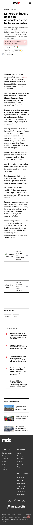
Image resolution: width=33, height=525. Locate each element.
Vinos (4, 467)
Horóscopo (20, 456)
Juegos (19, 461)
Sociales (4, 470)
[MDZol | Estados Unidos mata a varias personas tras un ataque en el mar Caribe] (27, 255)
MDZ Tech (20, 464)
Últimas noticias (7, 453)
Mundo (6, 9)
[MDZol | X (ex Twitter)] (23, 500)
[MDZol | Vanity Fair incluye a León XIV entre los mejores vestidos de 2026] (27, 286)
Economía (5, 456)
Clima (19, 453)
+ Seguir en (17, 50)
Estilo (4, 464)
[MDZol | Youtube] (18, 500)
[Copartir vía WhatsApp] (6, 50)
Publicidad (20, 478)
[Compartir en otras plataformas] (9, 50)
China (25, 77)
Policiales (5, 459)
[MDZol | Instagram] (14, 500)
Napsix (19, 467)
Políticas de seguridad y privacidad (21, 486)
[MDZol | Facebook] (9, 500)
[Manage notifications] (28, 516)
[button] (30, 3)
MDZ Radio (20, 459)
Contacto (20, 480)
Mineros (7, 316)
